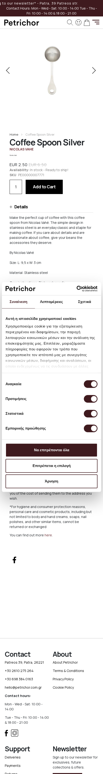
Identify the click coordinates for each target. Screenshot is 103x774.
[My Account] (78, 22)
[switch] (90, 399)
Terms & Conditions (68, 670)
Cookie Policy (63, 687)
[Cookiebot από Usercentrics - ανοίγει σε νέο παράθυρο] (76, 289)
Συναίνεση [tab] (18, 302)
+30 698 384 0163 (19, 679)
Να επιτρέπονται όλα (51, 450)
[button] (51, 207)
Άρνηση (51, 481)
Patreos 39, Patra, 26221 (24, 662)
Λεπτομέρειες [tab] (51, 302)
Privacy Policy (63, 679)
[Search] (70, 22)
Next (93, 70)
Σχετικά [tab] (84, 302)
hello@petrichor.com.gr (23, 687)
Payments (13, 765)
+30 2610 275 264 (19, 670)
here (48, 535)
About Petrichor (65, 662)
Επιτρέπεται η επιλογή (52, 466)
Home (14, 134)
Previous (10, 70)
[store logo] (22, 22)
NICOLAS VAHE (22, 149)
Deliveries (13, 757)
